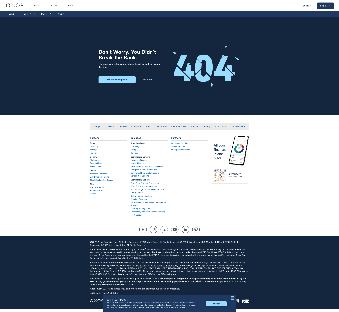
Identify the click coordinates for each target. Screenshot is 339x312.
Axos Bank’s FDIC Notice (130, 258)
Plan (59, 14)
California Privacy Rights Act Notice (170, 307)
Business (54, 5)
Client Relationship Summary (102, 180)
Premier (93, 153)
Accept (216, 303)
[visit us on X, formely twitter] (164, 229)
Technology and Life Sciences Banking (148, 212)
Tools (148, 126)
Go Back (148, 79)
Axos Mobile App (97, 187)
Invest (44, 14)
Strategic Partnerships (180, 149)
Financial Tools (96, 190)
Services (134, 153)
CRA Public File (178, 126)
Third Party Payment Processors (145, 183)
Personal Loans (96, 163)
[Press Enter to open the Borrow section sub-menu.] (34, 14)
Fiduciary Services (139, 199)
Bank (11, 14)
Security (206, 126)
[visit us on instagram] (153, 229)
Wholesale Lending (179, 143)
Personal (37, 5)
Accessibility (238, 126)
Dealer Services (178, 146)
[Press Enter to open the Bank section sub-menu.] (16, 14)
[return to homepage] (15, 6)
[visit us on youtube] (175, 229)
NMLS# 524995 (110, 293)
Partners (72, 5)
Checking (94, 146)
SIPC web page (168, 274)
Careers (111, 126)
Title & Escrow (137, 192)
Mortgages (95, 160)
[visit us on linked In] (185, 229)
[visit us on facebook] (143, 229)
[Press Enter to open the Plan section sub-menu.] (64, 14)
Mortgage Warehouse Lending (144, 170)
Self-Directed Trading (99, 177)
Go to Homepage (117, 79)
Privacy (194, 126)
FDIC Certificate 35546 (212, 252)
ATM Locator (221, 126)
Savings (93, 149)
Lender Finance (137, 163)
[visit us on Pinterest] (196, 229)
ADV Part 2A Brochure (165, 265)
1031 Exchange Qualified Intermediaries (148, 189)
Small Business (138, 143)
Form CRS (141, 265)
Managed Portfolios (98, 174)
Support (307, 6)
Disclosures (161, 126)
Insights (123, 126)
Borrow (27, 14)
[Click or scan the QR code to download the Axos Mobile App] (230, 160)
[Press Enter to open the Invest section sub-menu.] (50, 14)
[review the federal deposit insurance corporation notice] (245, 301)
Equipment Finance (139, 160)
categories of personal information (138, 305)
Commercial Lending (140, 157)
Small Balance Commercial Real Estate (147, 166)
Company (136, 126)
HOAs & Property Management (144, 186)
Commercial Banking (140, 180)
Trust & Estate (136, 215)
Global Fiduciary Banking (141, 196)
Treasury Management (140, 208)
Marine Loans (96, 166)
